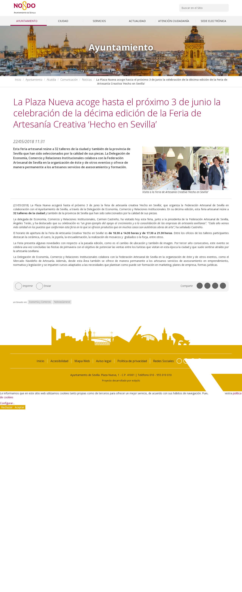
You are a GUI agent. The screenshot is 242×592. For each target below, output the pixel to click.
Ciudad (63, 21)
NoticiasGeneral (62, 302)
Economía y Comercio (40, 302)
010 (152, 375)
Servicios (100, 21)
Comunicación (69, 79)
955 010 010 (164, 375)
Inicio (18, 79)
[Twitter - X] (186, 361)
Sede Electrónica (213, 21)
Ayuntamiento (27, 21)
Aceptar (19, 407)
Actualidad (137, 21)
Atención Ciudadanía (174, 21)
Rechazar (6, 407)
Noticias (87, 79)
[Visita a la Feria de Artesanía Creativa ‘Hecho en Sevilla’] (185, 168)
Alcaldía (51, 79)
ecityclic (136, 380)
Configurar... (7, 403)
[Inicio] (24, 13)
